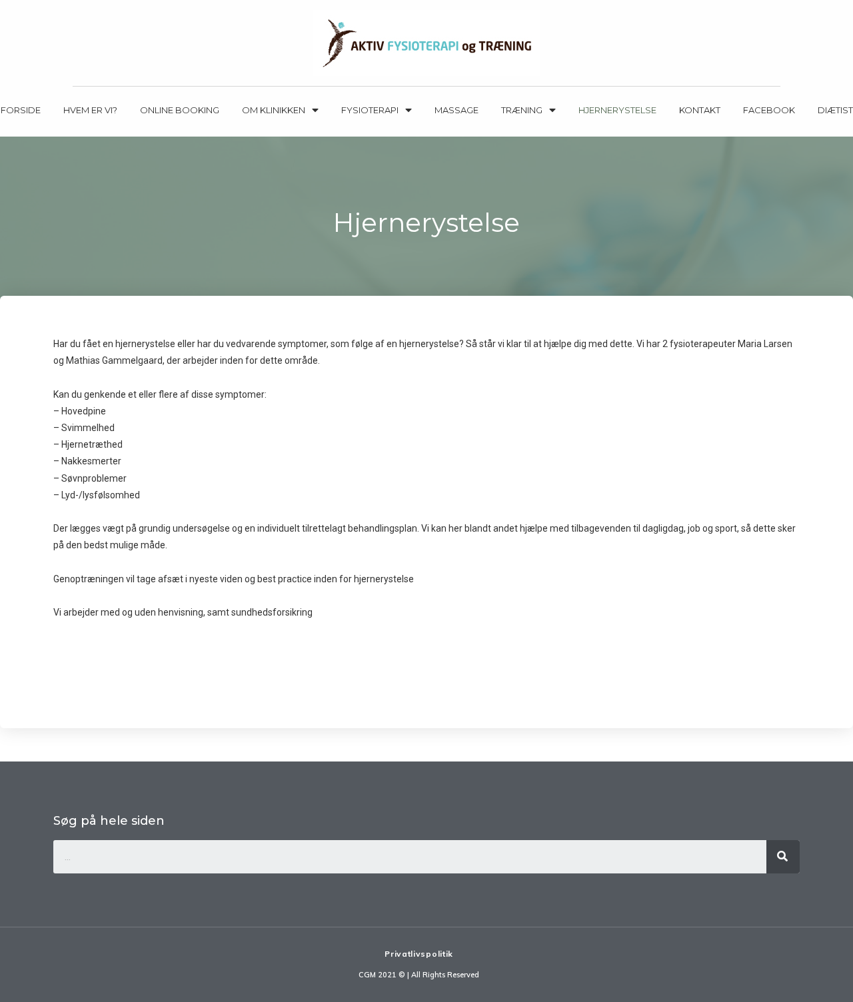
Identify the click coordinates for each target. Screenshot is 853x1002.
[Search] (783, 856)
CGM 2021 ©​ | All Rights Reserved (419, 974)
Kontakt (699, 110)
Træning (521, 110)
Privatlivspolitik (419, 954)
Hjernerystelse (617, 110)
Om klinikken (273, 110)
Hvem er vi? (90, 110)
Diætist (835, 110)
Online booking (179, 110)
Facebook (769, 110)
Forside (21, 110)
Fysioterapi (370, 110)
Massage (456, 110)
